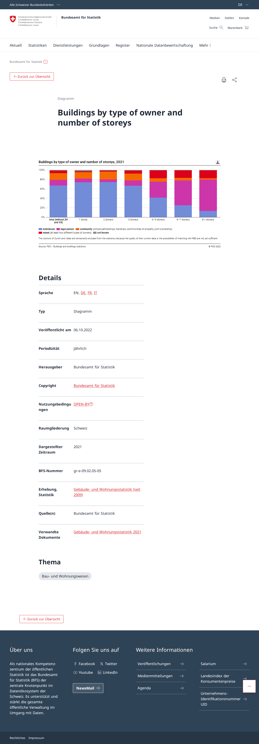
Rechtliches (17, 738)
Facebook (87, 663)
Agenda (144, 687)
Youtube (86, 672)
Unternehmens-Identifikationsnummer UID (221, 699)
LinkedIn (110, 672)
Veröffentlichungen (154, 663)
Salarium (208, 663)
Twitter (111, 663)
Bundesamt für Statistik (81, 17)
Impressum (36, 738)
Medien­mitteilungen (155, 675)
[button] (15, 45)
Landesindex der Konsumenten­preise (218, 678)
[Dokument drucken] (224, 80)
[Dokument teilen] (234, 80)
